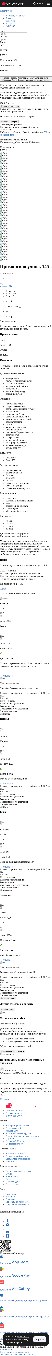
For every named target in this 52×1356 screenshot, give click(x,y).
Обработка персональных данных (16, 1354)
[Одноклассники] (7, 1221)
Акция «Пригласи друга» (18, 1133)
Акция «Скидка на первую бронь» (23, 1136)
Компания (11, 1194)
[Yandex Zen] (7, 1236)
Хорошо (40, 1339)
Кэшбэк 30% (12, 1131)
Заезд (2, 31)
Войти (40, 4)
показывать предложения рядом (19, 579)
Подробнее (5, 1099)
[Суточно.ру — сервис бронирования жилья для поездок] (13, 3)
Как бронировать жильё (17, 1125)
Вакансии (10, 1196)
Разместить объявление (17, 1156)
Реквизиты (11, 1199)
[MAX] (7, 1225)
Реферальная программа (17, 1202)
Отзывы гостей (13, 1128)
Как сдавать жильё (15, 1153)
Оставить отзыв (8, 998)
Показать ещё (7, 1010)
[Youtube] (7, 1233)
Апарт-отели (12, 1176)
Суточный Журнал (15, 1141)
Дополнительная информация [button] (14, 533)
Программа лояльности (17, 1204)
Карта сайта (6, 1349)
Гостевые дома (13, 1181)
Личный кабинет (14, 1110)
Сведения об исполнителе (12, 1051)
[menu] (48, 3)
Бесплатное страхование (18, 1159)
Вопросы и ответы (15, 1144)
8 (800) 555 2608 (14, 1116)
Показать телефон (9, 122)
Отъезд (3, 36)
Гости (3, 42)
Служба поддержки (15, 1113)
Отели (9, 1174)
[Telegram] (7, 1218)
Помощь (10, 1161)
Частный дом (6, 676)
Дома (8, 1179)
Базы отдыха (12, 1184)
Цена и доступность (10, 106)
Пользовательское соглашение (15, 1352)
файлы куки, (23, 1336)
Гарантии (10, 1138)
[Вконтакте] (7, 1229)
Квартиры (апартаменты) (18, 1171)
